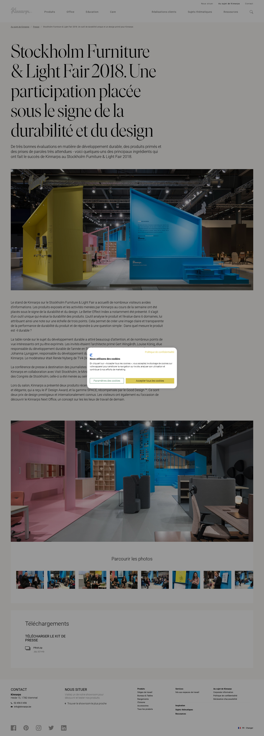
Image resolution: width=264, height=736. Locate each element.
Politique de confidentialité (159, 352)
